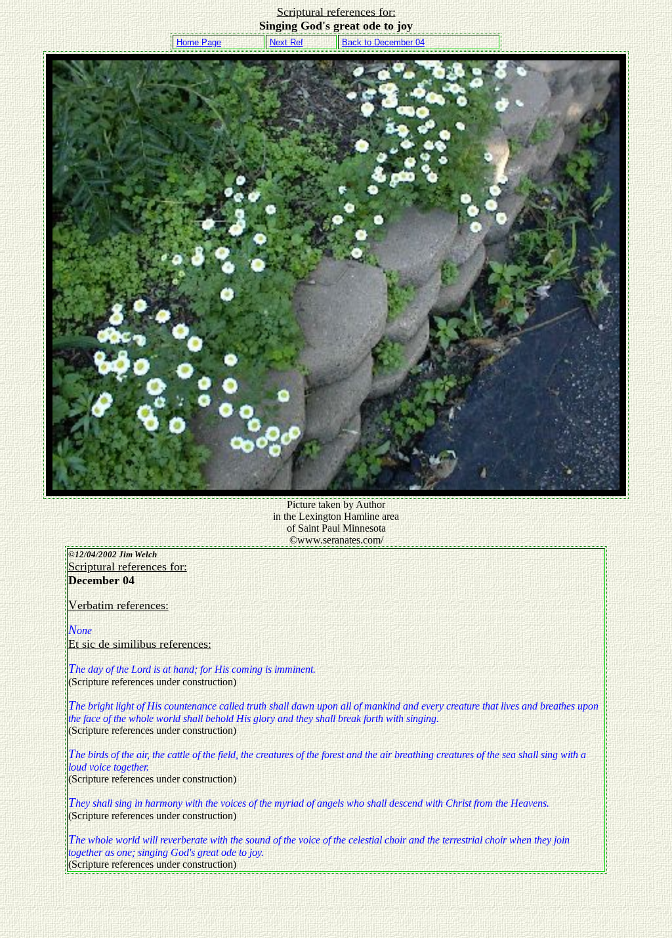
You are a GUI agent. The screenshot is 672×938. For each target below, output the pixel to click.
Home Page (199, 42)
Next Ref (286, 42)
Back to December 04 (383, 42)
